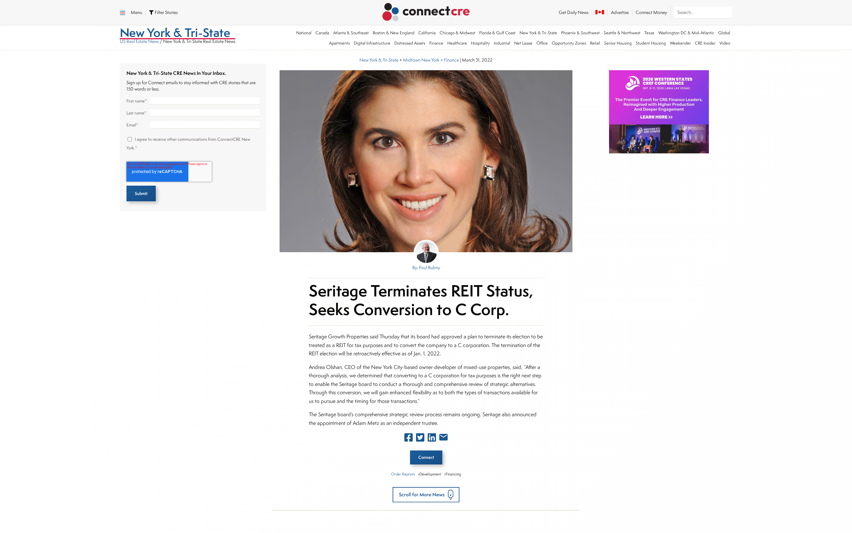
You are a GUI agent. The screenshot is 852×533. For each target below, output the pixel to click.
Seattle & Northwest (622, 33)
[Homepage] (426, 11)
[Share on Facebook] (408, 438)
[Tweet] (420, 438)
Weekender (680, 43)
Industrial (502, 43)
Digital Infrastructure (372, 43)
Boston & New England (393, 33)
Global (724, 33)
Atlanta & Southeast (351, 33)
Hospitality (480, 43)
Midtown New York (421, 60)
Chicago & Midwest (457, 33)
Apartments (339, 43)
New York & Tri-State (538, 33)
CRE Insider (705, 43)
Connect (426, 457)
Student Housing (651, 43)
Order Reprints (403, 473)
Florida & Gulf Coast (497, 33)
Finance (436, 43)
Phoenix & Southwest (580, 33)
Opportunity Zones (569, 43)
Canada (322, 33)
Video (725, 43)
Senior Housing (618, 43)
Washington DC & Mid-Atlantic (686, 33)
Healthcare (457, 43)
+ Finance (449, 60)
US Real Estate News (139, 41)
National (304, 33)
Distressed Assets (409, 43)
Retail (595, 43)
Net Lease (523, 43)
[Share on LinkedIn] (432, 438)
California (427, 33)
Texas (649, 33)
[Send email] (443, 438)
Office (542, 43)
